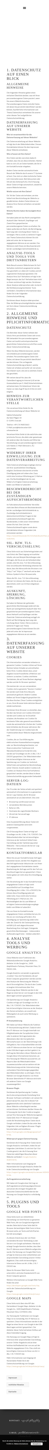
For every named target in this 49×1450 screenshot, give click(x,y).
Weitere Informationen (21, 1444)
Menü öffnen (24, 9)
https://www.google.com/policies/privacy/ (23, 1294)
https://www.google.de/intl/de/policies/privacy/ (25, 1366)
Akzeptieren (37, 1444)
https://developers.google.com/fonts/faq (23, 1285)
